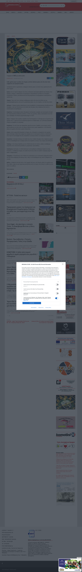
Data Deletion (34, 307)
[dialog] (41, 286)
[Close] (63, 264)
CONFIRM (31, 303)
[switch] (57, 284)
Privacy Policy (48, 307)
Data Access (41, 307)
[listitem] (41, 281)
